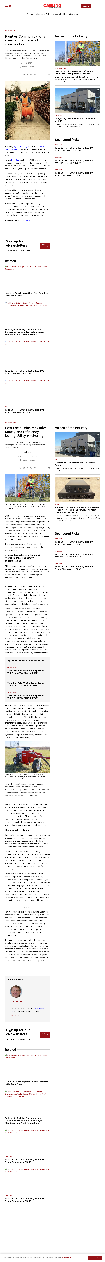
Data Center (31, 20)
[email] (35, 75)
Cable (41, 20)
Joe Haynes (27, 452)
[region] (52, 1258)
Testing (65, 20)
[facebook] (20, 75)
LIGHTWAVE (25, 220)
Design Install (53, 20)
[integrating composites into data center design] (77, 100)
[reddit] (31, 75)
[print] (49, 75)
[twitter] (27, 75)
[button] (6, 6)
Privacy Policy (66, 1257)
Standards (59, 504)
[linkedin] (24, 75)
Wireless (75, 20)
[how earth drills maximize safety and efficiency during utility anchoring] (77, 53)
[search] (10, 6)
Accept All (95, 1258)
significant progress (22, 146)
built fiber (15, 160)
